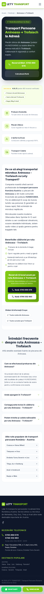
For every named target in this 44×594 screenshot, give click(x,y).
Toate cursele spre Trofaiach (20, 321)
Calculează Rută (22, 74)
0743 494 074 (12, 535)
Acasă (4, 13)
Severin (11, 570)
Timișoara (18, 570)
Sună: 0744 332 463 (23, 297)
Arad (25, 570)
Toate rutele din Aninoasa (19, 315)
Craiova (4, 570)
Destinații (11, 13)
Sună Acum (34, 589)
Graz (8, 564)
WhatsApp (12, 589)
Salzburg (19, 564)
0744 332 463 (12, 538)
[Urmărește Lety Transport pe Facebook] (3, 522)
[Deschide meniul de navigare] (40, 4)
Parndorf (26, 564)
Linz (13, 564)
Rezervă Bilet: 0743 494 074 (23, 64)
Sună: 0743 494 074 (23, 290)
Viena (4, 564)
